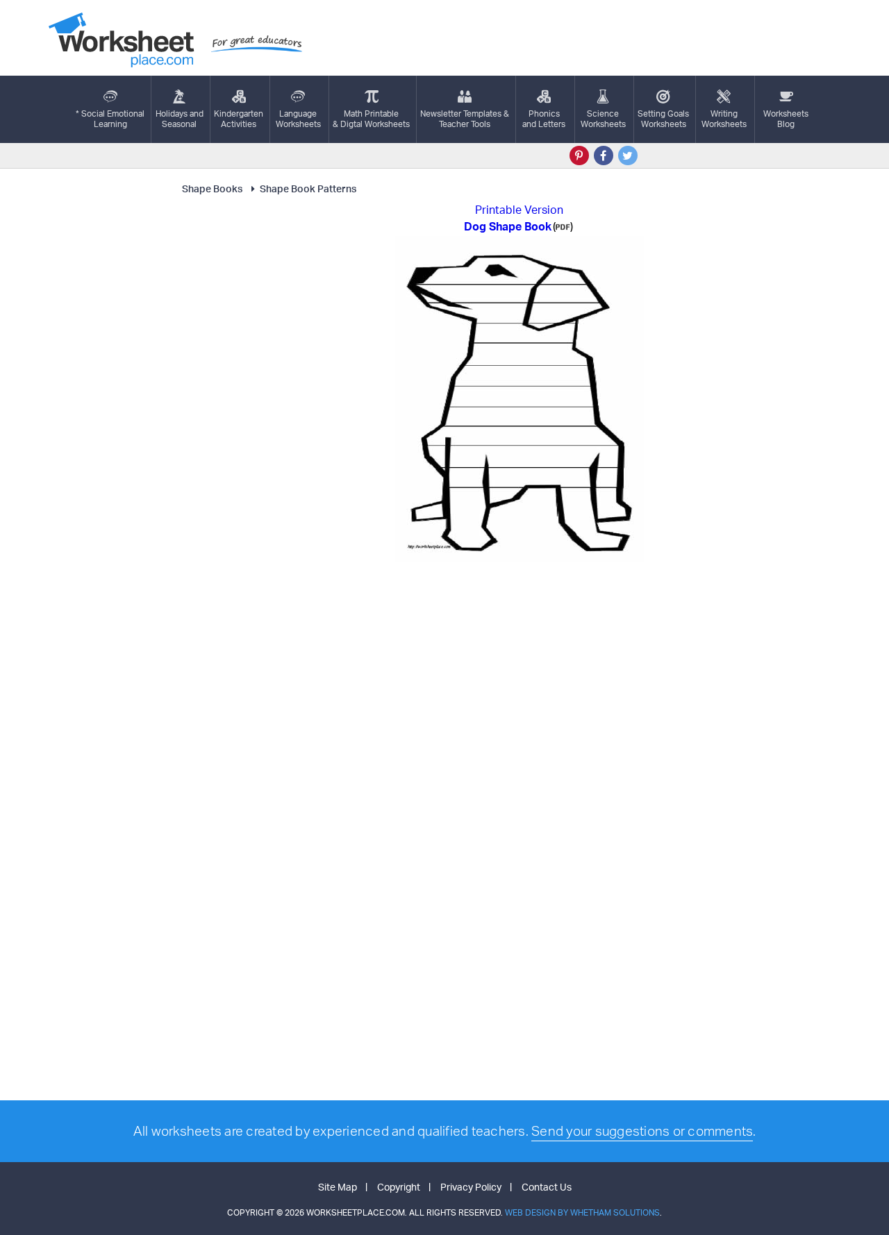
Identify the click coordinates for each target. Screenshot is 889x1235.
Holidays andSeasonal (179, 118)
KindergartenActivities (238, 118)
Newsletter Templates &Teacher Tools (464, 118)
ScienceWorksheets (603, 118)
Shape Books (212, 188)
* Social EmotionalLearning (110, 118)
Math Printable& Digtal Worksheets (371, 118)
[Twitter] (628, 155)
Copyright (398, 1187)
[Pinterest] (579, 155)
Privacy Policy (470, 1187)
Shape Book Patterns (308, 188)
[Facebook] (603, 155)
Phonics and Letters (543, 118)
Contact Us (547, 1187)
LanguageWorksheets (298, 118)
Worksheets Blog (785, 118)
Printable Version (519, 210)
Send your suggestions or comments (642, 1131)
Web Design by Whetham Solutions (582, 1212)
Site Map (337, 1187)
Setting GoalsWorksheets (663, 118)
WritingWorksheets (724, 118)
